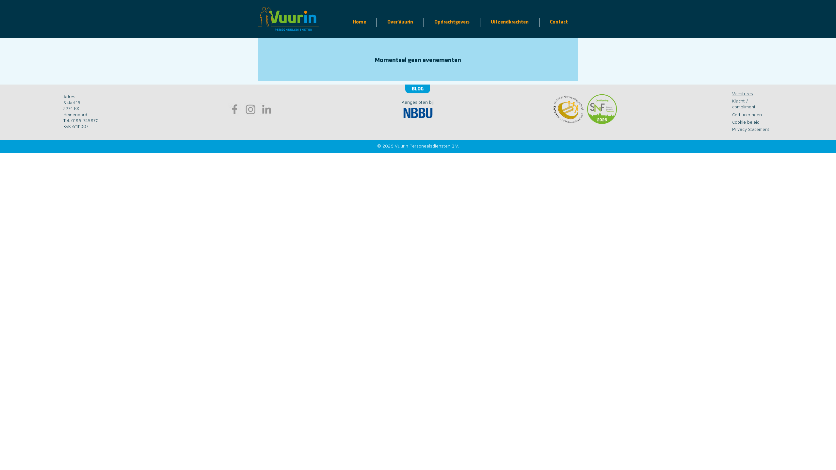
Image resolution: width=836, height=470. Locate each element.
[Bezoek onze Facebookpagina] (234, 109)
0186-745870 (85, 121)
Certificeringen (747, 115)
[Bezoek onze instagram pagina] (250, 109)
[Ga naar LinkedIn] (266, 109)
